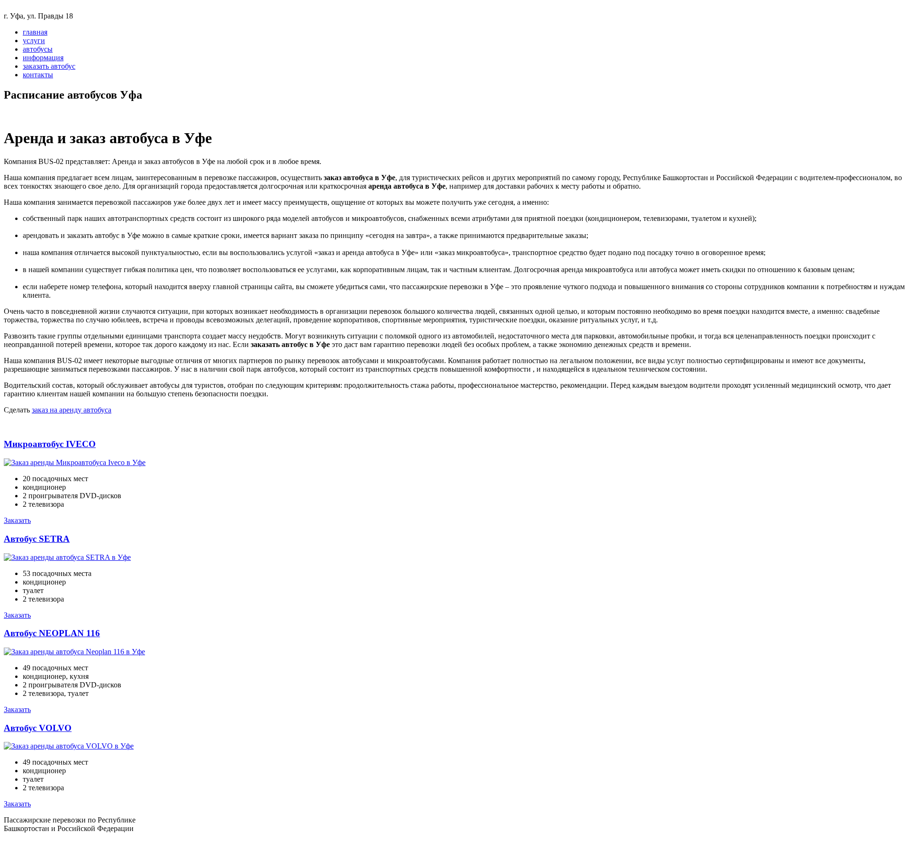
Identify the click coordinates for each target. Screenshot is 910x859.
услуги (34, 41)
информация (43, 58)
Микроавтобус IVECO (50, 444)
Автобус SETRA (37, 539)
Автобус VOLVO (38, 728)
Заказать (17, 520)
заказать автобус (49, 66)
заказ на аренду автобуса (71, 410)
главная (35, 32)
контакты (38, 75)
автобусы (38, 49)
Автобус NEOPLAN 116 (52, 633)
